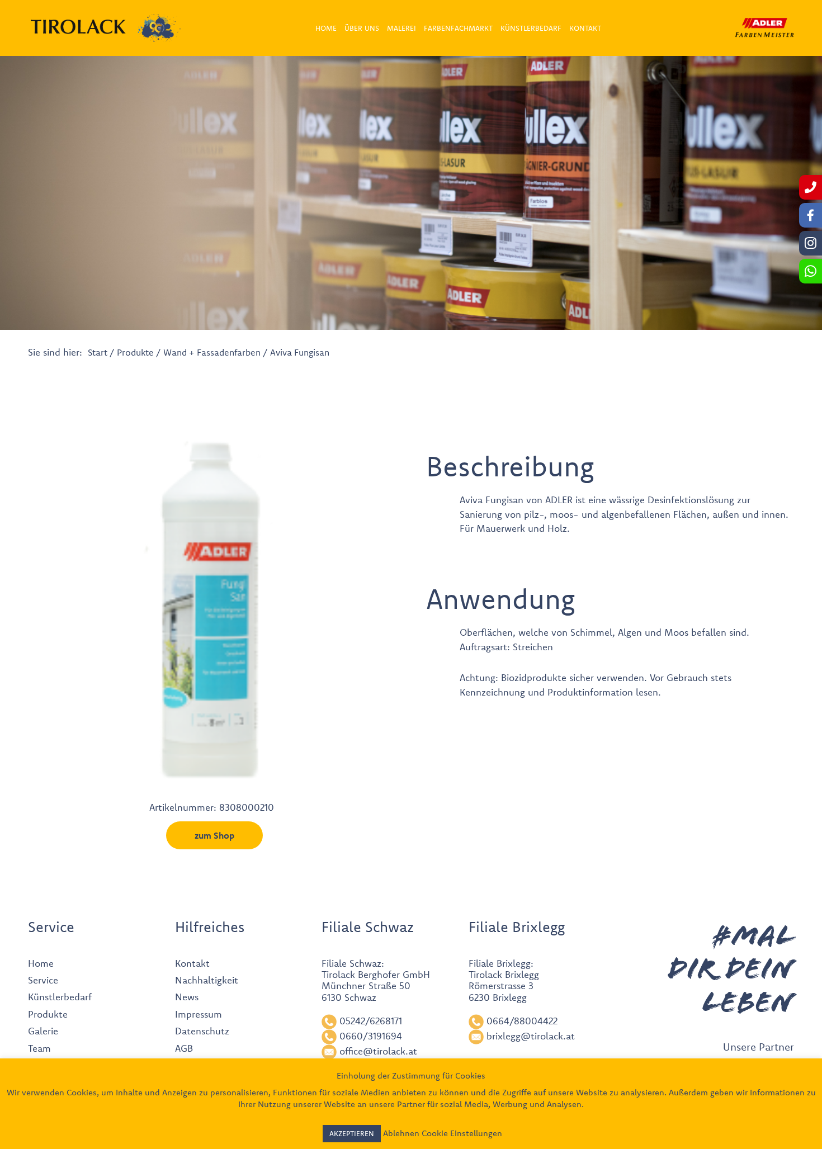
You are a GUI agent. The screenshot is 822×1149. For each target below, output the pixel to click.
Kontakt (192, 963)
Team (39, 1048)
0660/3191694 (370, 1036)
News (187, 997)
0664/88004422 (522, 1021)
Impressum (198, 1014)
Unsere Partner (758, 1046)
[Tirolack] (78, 27)
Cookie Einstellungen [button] (462, 1133)
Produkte (135, 352)
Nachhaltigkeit (206, 980)
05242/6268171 (370, 1021)
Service (43, 980)
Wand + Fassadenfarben (212, 352)
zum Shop (214, 835)
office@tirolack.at (378, 1051)
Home (41, 963)
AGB (184, 1048)
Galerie (43, 1031)
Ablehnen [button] (401, 1133)
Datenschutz (202, 1031)
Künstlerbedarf (60, 997)
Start (97, 352)
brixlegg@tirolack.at (530, 1036)
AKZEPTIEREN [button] (351, 1133)
